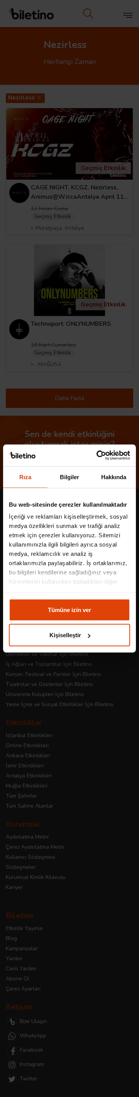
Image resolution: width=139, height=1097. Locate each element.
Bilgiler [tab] (70, 476)
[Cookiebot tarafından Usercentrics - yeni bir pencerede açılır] (98, 455)
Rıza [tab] (25, 476)
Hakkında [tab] (114, 476)
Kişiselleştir (65, 635)
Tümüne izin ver (69, 609)
